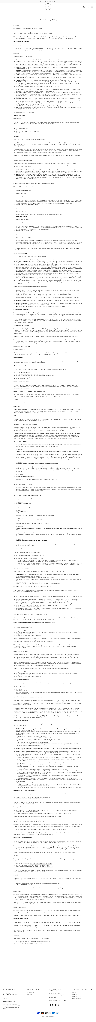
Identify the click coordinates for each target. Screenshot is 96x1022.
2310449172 (6, 998)
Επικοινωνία (29, 994)
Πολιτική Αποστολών (76, 996)
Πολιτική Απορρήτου (76, 994)
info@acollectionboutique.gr (9, 1001)
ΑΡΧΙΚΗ (15, 17)
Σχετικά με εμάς (30, 992)
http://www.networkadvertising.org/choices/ (41, 863)
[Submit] (65, 1000)
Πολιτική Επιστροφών (76, 998)
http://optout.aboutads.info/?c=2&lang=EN (41, 867)
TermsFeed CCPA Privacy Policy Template (62, 38)
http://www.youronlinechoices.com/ (39, 865)
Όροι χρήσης (74, 992)
